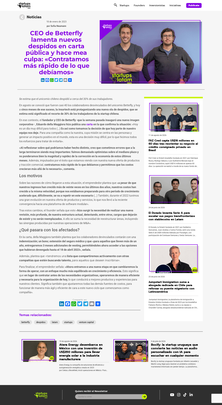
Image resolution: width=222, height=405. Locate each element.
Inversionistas (157, 5)
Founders (139, 5)
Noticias (34, 17)
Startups (124, 5)
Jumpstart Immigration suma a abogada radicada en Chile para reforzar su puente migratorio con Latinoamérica (171, 287)
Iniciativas (175, 5)
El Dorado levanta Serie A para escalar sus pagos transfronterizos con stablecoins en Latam (172, 216)
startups (68, 322)
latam (55, 322)
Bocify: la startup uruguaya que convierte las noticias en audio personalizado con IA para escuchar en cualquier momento (175, 350)
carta (89, 124)
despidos (40, 322)
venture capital (86, 322)
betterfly (25, 322)
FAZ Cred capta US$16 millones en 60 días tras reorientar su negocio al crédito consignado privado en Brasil (173, 145)
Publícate (193, 5)
